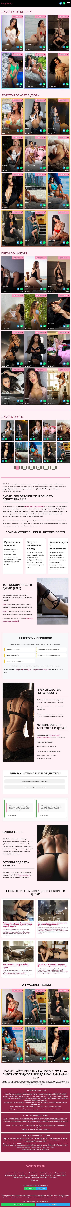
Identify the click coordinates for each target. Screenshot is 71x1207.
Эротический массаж (59, 1175)
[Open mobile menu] (68, 3)
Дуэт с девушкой (45, 1175)
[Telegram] (60, 3)
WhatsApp (31, 1188)
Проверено (34, 1180)
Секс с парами (33, 1173)
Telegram (42, 1188)
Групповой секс (18, 1177)
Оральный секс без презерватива (36, 1177)
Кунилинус (22, 1175)
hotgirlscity (7, 3)
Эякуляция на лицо (46, 1173)
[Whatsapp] (64, 3)
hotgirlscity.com (35, 1165)
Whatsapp (19, 1204)
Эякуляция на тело (11, 1175)
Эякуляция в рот (60, 1173)
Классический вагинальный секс (16, 1173)
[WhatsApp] (21, 47)
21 (53, 467)
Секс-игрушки (53, 1177)
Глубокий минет (33, 1175)
